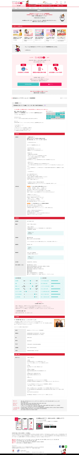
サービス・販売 (28, 439)
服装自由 (58, 407)
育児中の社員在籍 (36, 408)
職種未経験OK (42, 407)
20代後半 (24, 409)
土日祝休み (54, 407)
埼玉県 (30, 403)
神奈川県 (27, 403)
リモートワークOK (19, 441)
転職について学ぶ (60, 5)
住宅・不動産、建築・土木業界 (40, 405)
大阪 (27, 440)
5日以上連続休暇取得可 (43, 408)
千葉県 (33, 403)
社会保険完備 (23, 408)
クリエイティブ (33, 439)
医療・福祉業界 (51, 405)
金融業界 (47, 405)
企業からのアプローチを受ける (46, 5)
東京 (17, 440)
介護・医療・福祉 (56, 439)
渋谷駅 (24, 404)
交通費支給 (27, 408)
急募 (29, 408)
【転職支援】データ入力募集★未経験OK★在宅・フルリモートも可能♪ (17, 38)
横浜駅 (31, 404)
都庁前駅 (33, 404)
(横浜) (21, 440)
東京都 (22, 403)
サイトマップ (41, 3)
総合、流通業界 (38, 406)
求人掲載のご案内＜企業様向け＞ (48, 3)
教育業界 (42, 406)
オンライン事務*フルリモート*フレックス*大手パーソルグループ (61, 38)
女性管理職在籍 (47, 407)
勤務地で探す (14, 440)
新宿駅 (22, 404)
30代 (30, 409)
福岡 (33, 440)
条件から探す (14, 441)
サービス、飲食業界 (57, 405)
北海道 (45, 403)
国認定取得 (42, 441)
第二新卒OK (22, 407)
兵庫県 (40, 403)
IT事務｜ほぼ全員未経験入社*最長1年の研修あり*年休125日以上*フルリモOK (39, 38)
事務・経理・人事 (38, 439)
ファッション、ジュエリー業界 (25, 406)
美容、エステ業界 (33, 406)
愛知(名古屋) (30, 440)
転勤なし (26, 407)
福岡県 (38, 403)
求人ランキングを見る (32, 5)
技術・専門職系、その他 (24, 402)
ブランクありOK (37, 407)
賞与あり (32, 408)
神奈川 (19, 440)
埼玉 (23, 440)
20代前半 (27, 409)
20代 (21, 409)
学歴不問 (51, 407)
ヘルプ (38, 3)
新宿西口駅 (27, 404)
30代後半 (36, 409)
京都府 (43, 403)
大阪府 (24, 403)
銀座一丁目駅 (37, 404)
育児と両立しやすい (31, 407)
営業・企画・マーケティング (20, 439)
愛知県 (35, 403)
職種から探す (14, 439)
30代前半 (32, 409)
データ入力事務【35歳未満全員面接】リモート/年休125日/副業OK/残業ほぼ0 (50, 38)
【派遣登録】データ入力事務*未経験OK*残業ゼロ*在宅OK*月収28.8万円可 (28, 38)
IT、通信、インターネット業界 (25, 405)
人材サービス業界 (33, 405)
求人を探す (19, 5)
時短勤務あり (62, 407)
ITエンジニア (51, 439)
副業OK (24, 441)
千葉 (25, 440)
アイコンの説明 (62, 111)
